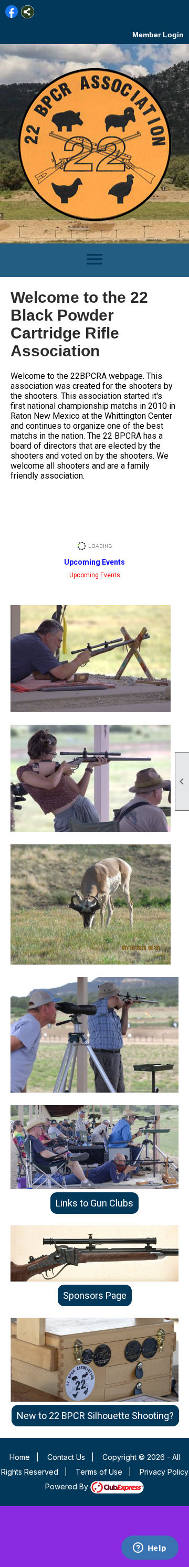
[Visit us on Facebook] (11, 11)
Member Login (158, 34)
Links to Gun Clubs (94, 1203)
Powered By (67, 1486)
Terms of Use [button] (99, 1471)
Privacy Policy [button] (164, 1471)
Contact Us (66, 1457)
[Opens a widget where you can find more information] (149, 1549)
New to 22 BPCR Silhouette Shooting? (95, 1415)
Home (19, 1457)
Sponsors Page (95, 1295)
